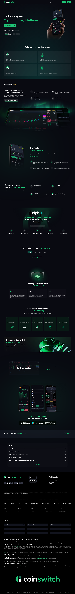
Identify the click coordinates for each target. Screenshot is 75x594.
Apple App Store (28, 565)
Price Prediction (45, 503)
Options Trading (19, 491)
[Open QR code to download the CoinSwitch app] (19, 34)
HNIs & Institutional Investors (33, 491)
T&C (4, 499)
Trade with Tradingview (24, 493)
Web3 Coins (25, 491)
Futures (34, 252)
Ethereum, (42, 558)
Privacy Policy (13, 499)
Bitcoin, (38, 558)
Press (53, 499)
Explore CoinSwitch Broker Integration (50, 369)
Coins (5, 503)
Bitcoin (5, 506)
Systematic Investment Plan (50, 491)
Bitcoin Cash (61, 513)
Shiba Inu (19, 508)
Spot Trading (13, 491)
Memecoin (19, 514)
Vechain (32, 506)
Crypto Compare (56, 503)
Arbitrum (60, 508)
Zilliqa (18, 513)
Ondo (18, 506)
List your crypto (57, 499)
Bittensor (60, 514)
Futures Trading (6, 491)
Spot (30, 252)
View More (37, 464)
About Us (40, 499)
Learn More (35, 196)
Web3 (45, 252)
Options (40, 252)
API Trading (42, 491)
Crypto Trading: (6, 555)
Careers (49, 499)
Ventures (56, 2)
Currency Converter (67, 503)
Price (26, 503)
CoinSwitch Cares (7, 493)
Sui (18, 511)
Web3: (5, 552)
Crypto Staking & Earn (15, 493)
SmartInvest (65, 491)
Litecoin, (47, 558)
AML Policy (8, 499)
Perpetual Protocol (48, 511)
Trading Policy (19, 499)
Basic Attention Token (62, 511)
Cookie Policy (26, 499)
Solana (46, 508)
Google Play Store (20, 565)
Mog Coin (5, 511)
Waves (32, 511)
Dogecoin (5, 514)
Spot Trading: (6, 549)
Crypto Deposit (58, 491)
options (18, 546)
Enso (59, 506)
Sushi (5, 513)
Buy (20, 503)
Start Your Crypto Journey (34, 156)
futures (14, 546)
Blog (59, 2)
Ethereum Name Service (49, 514)
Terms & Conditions (50, 592)
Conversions (12, 503)
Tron (32, 513)
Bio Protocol (47, 506)
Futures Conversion (34, 503)
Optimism (33, 514)
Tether (5, 508)
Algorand (46, 513)
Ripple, (45, 558)
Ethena (32, 508)
